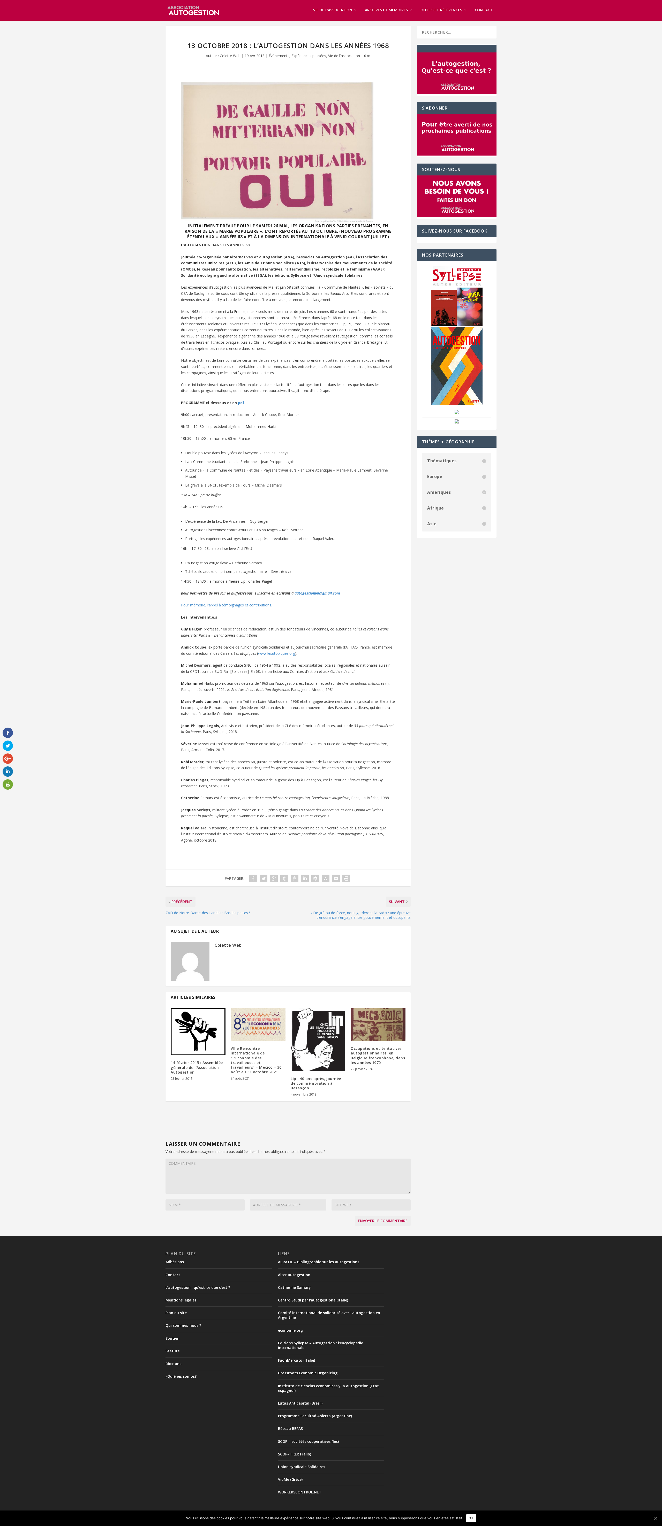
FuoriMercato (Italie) (296, 1360)
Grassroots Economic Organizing (307, 1372)
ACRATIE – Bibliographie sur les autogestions (318, 1261)
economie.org (290, 1330)
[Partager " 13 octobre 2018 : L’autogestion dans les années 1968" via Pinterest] (294, 878)
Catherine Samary (294, 1287)
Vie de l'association (344, 55)
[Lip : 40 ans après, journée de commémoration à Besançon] (318, 1039)
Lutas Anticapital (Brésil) (300, 1403)
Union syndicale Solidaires (301, 1466)
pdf (241, 402)
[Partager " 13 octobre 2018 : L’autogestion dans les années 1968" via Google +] (274, 878)
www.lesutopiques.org (276, 653)
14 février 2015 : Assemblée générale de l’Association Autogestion (197, 1067)
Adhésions (175, 1261)
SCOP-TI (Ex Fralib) (294, 1454)
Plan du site (176, 1312)
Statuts (172, 1350)
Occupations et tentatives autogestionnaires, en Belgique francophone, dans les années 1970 (378, 1055)
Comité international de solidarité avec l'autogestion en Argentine (329, 1315)
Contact (484, 10)
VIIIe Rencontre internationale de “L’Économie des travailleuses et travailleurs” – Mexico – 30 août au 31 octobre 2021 (256, 1060)
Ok (471, 1518)
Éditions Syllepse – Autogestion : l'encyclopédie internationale (320, 1345)
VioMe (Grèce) (290, 1479)
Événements (279, 55)
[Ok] (655, 1518)
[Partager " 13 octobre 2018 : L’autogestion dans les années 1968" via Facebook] (253, 878)
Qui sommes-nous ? (183, 1325)
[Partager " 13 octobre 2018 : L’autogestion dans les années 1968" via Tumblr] (284, 878)
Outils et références (441, 10)
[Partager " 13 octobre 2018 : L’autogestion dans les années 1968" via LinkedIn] (305, 878)
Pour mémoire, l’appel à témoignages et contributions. (226, 605)
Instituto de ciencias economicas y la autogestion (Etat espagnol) (328, 1388)
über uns (173, 1363)
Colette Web (230, 55)
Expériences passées (308, 55)
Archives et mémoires (386, 10)
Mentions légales (181, 1300)
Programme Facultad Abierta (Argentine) (315, 1415)
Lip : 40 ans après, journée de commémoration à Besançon (316, 1083)
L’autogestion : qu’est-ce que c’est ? (198, 1287)
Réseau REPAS (290, 1428)
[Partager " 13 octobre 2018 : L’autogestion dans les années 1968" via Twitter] (263, 878)
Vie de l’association (332, 10)
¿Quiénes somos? (181, 1376)
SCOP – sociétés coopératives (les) (308, 1441)
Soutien (172, 1338)
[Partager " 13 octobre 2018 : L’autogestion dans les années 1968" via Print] (346, 878)
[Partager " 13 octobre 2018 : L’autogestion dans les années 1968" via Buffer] (315, 878)
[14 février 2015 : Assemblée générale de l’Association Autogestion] (198, 1031)
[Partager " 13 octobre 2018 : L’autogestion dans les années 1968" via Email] (336, 878)
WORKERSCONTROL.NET (299, 1492)
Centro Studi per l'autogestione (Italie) (313, 1300)
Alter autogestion (294, 1274)
